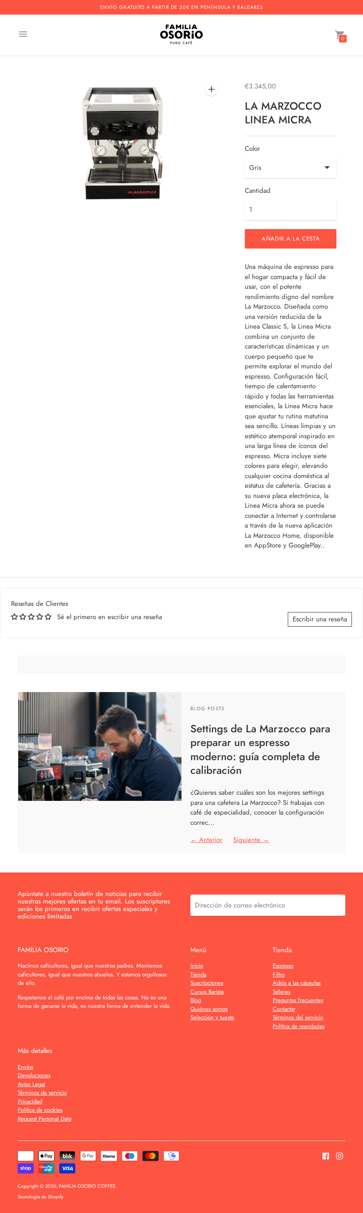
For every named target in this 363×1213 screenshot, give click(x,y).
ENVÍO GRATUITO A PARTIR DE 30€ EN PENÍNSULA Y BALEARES (181, 7)
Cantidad (257, 191)
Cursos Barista (207, 991)
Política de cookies (40, 1110)
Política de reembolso (298, 1026)
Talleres (281, 991)
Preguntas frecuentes (298, 1000)
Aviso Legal (31, 1084)
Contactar (284, 1009)
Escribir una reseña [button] (320, 619)
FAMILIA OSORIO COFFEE (87, 1186)
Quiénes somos (209, 1009)
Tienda (198, 974)
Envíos (25, 1067)
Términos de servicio (42, 1092)
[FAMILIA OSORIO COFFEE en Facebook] (325, 1155)
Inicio (196, 965)
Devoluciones (34, 1075)
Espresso (283, 965)
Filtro (279, 974)
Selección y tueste (212, 1017)
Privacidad (30, 1101)
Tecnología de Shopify (40, 1196)
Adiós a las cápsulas (297, 983)
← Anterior (206, 840)
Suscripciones (206, 983)
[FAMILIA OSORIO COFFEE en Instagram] (339, 1155)
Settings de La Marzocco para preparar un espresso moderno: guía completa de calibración (260, 749)
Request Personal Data (44, 1118)
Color (252, 149)
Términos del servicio (298, 1017)
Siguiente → (251, 840)
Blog (195, 1000)
